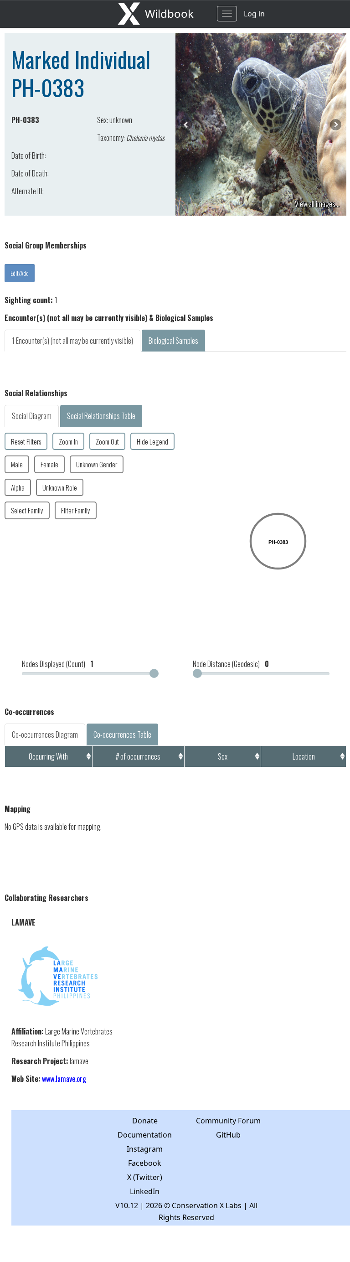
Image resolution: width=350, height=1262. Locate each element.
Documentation (145, 1135)
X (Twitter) (144, 1177)
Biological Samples (173, 340)
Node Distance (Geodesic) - (231, 663)
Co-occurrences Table (122, 734)
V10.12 (126, 1205)
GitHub (228, 1135)
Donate (145, 1121)
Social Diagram (31, 415)
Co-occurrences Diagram (45, 734)
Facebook (144, 1163)
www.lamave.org (64, 1078)
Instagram (145, 1149)
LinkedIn (145, 1191)
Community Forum (228, 1121)
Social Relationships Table (101, 415)
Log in (254, 14)
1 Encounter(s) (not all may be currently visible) (72, 340)
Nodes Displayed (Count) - (57, 663)
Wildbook (169, 13)
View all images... (317, 203)
